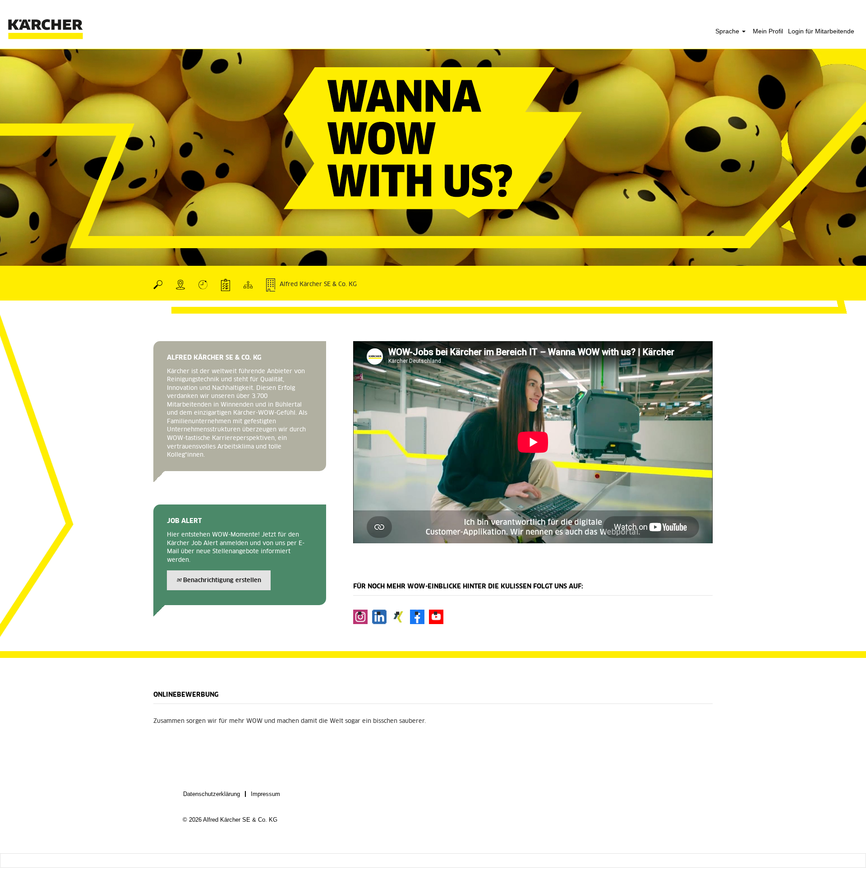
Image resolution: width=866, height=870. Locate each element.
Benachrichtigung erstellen (221, 580)
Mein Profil (768, 31)
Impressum (265, 794)
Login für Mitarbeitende (821, 31)
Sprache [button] (728, 31)
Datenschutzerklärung (211, 794)
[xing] (398, 617)
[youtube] (436, 617)
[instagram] (360, 617)
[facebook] (417, 617)
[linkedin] (379, 617)
